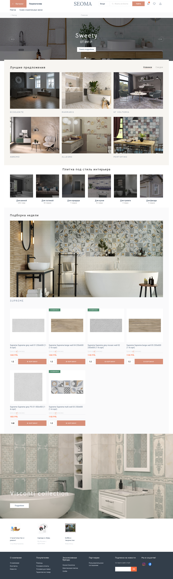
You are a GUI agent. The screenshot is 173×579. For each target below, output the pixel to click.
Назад (14, 15)
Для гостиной (47, 200)
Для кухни (99, 200)
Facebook (150, 564)
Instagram (143, 564)
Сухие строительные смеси (31, 10)
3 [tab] (88, 57)
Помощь (39, 563)
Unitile (65, 571)
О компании (14, 563)
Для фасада (151, 200)
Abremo (15, 157)
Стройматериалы (16, 544)
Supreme (17, 300)
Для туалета (125, 200)
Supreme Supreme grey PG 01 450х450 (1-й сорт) (28, 408)
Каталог (20, 4)
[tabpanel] (86, 39)
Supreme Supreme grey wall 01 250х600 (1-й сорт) (28, 346)
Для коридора (73, 200)
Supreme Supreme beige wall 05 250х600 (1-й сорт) (144, 346)
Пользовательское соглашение (96, 564)
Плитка (13, 10)
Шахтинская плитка (70, 568)
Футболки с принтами (41, 542)
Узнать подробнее (86, 49)
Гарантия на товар (43, 572)
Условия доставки (43, 569)
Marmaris (68, 112)
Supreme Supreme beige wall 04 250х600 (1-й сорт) (66, 346)
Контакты (14, 566)
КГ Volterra (121, 112)
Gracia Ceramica (69, 565)
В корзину (32, 361)
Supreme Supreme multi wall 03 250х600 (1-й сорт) (66, 408)
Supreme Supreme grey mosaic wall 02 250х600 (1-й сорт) (104, 346)
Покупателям (35, 4)
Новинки (147, 67)
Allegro (67, 157)
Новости (13, 569)
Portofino (120, 157)
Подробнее (19, 506)
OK (134, 569)
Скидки (159, 67)
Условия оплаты (42, 566)
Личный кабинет (160, 3)
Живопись (69, 544)
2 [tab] (86, 57)
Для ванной (21, 200)
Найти (138, 4)
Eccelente (17, 112)
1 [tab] (85, 58)
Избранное (154, 3)
